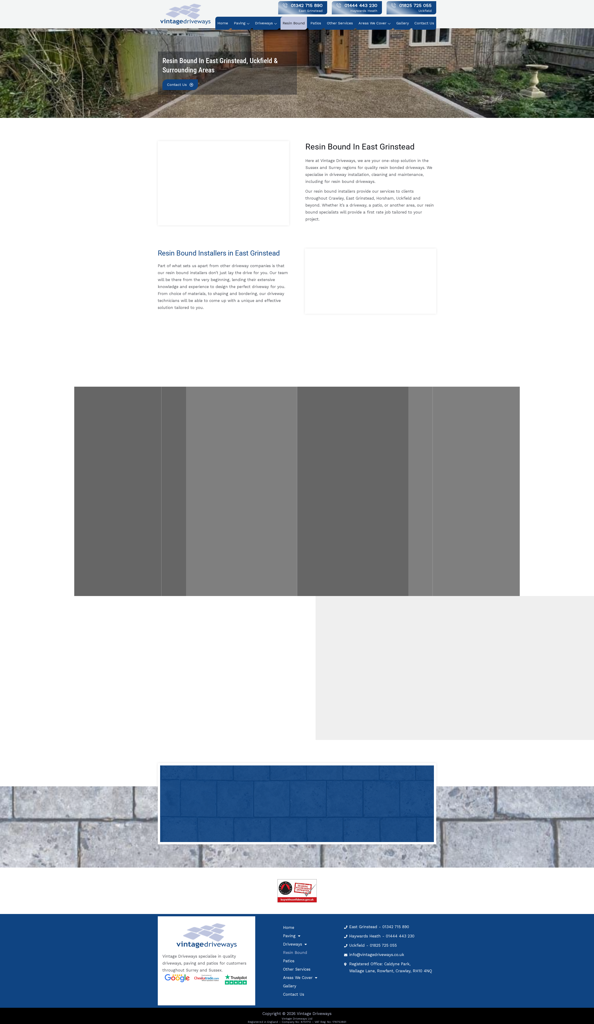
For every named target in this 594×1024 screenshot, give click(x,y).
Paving (239, 23)
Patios (315, 23)
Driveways (264, 23)
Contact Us (424, 23)
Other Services (340, 23)
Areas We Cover (372, 23)
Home (222, 23)
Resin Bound (294, 23)
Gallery (402, 23)
